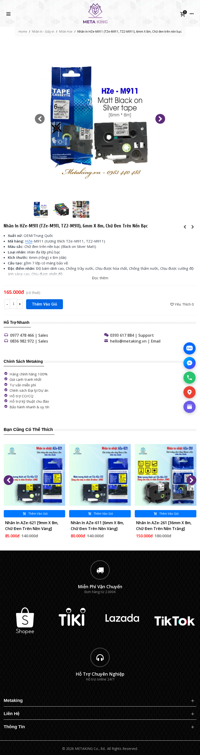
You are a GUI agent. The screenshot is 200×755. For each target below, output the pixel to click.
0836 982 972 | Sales (29, 341)
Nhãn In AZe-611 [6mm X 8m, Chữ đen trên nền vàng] (97, 525)
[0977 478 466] (189, 378)
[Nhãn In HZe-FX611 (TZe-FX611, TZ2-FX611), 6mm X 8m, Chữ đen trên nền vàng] (185, 226)
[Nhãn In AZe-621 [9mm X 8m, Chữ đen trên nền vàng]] (34, 475)
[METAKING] (95, 13)
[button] (160, 119)
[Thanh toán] (189, 407)
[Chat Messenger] (189, 363)
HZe (28, 241)
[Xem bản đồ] (189, 392)
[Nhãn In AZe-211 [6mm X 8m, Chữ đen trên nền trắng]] (192, 226)
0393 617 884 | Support (132, 335)
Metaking (13, 700)
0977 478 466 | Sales (29, 335)
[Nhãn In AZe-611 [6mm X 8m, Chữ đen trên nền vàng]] (100, 475)
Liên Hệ (12, 713)
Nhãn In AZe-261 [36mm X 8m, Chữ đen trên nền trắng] (163, 525)
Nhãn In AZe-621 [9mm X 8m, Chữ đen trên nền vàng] (31, 525)
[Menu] (8, 13)
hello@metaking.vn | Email (135, 341)
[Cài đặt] (191, 13)
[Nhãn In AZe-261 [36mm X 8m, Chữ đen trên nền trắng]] (165, 475)
